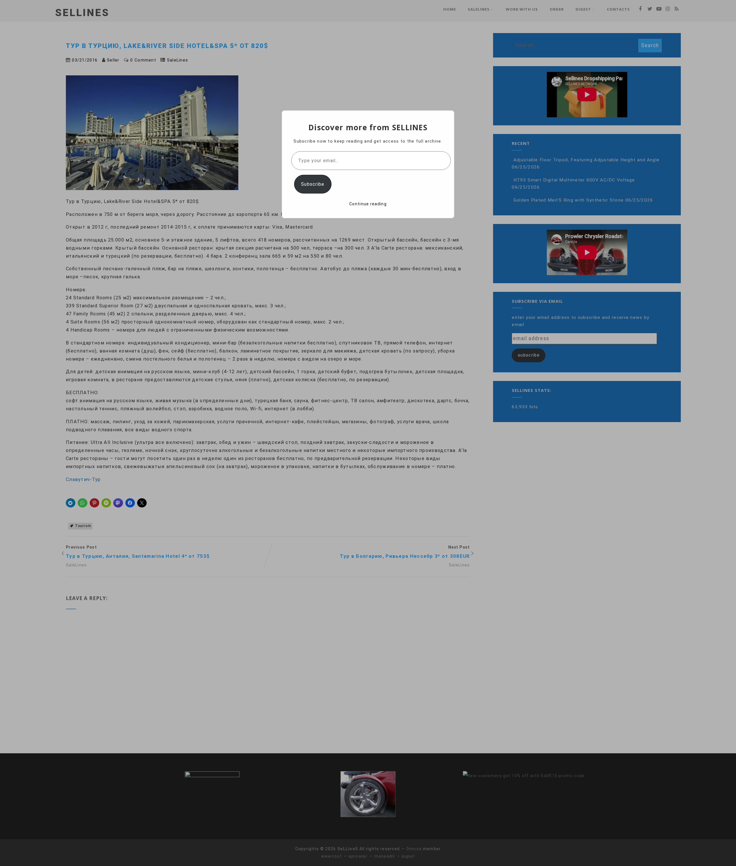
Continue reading (368, 204)
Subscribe (313, 184)
